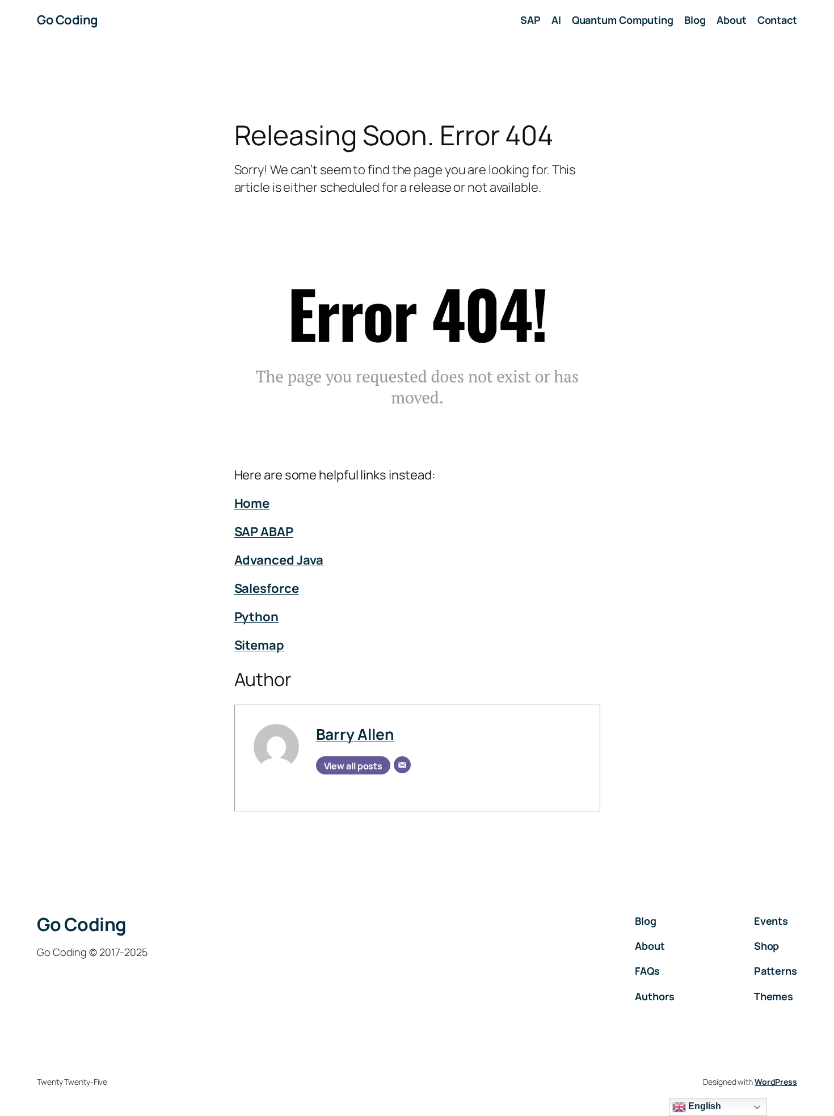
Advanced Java (279, 559)
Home (252, 503)
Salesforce (266, 588)
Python (256, 616)
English (703, 1106)
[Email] (402, 764)
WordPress (776, 1081)
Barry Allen (355, 734)
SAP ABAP (263, 531)
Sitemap (259, 645)
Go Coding (67, 19)
